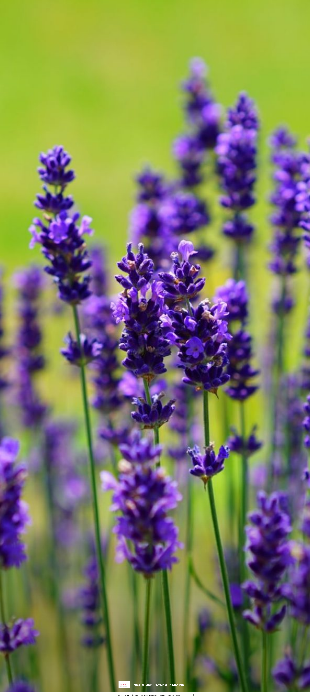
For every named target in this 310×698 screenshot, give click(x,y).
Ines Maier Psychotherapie (158, 685)
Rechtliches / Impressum (174, 695)
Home (119, 695)
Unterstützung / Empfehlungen (149, 695)
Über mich (135, 695)
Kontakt (162, 695)
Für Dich (127, 695)
